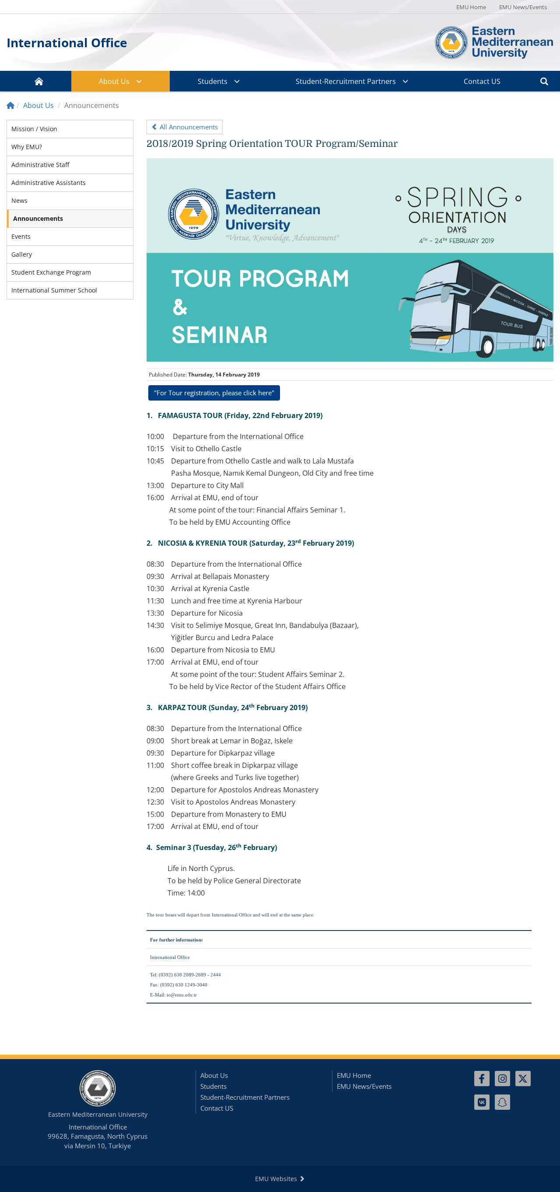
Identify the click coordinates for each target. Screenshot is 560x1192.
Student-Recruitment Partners (346, 81)
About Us (114, 81)
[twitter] (523, 1078)
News (19, 200)
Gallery (21, 254)
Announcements (38, 218)
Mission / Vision (34, 129)
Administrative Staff (40, 164)
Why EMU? (26, 147)
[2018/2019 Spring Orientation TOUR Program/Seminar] (350, 258)
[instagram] (502, 1078)
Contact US (482, 81)
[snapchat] (502, 1102)
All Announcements (188, 126)
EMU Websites (277, 1179)
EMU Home (471, 7)
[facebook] (482, 1078)
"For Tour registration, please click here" (214, 392)
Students (213, 81)
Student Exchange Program (51, 272)
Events (21, 236)
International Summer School (54, 290)
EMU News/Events (523, 7)
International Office (67, 42)
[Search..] (544, 81)
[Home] (10, 105)
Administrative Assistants (48, 182)
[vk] (482, 1102)
